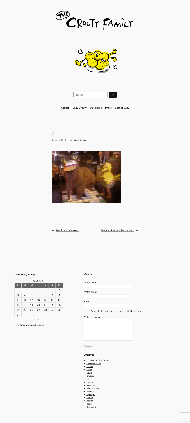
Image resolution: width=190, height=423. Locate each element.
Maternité (91, 385)
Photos (90, 400)
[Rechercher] (113, 95)
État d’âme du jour (78, 140)
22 (52, 305)
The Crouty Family (24, 274)
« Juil (37, 319)
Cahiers (90, 366)
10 (18, 300)
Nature (90, 397)
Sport (89, 404)
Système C (91, 407)
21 (45, 305)
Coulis (89, 373)
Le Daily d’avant (94, 363)
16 (59, 300)
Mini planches (93, 388)
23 (59, 305)
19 (31, 305)
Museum (90, 391)
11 (25, 300)
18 (25, 305)
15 (52, 300)
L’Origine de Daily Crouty (98, 360)
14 (45, 300)
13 (38, 300)
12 (31, 300)
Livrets (90, 382)
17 (18, 305)
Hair (88, 379)
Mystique (91, 394)
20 (38, 305)
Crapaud (90, 376)
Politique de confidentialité (32, 325)
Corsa (89, 369)
